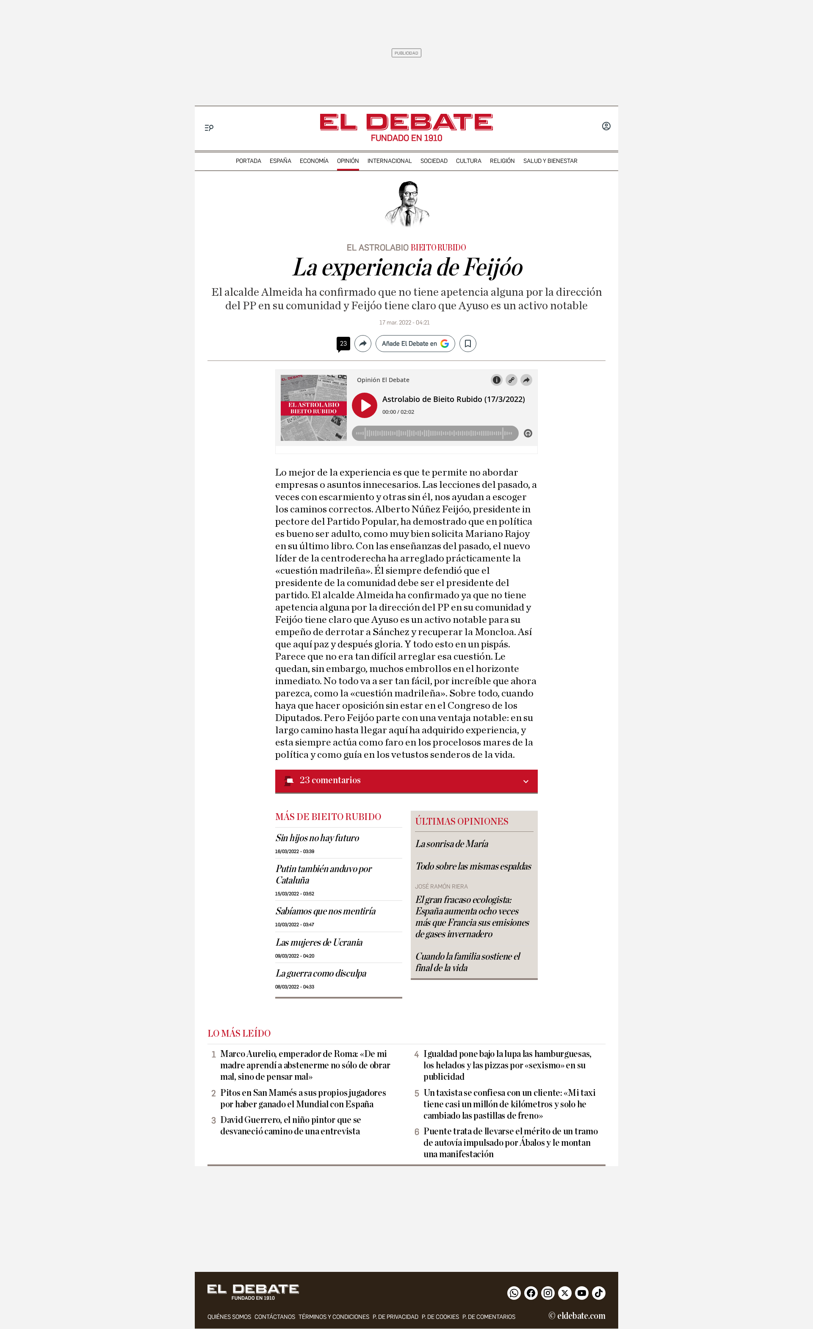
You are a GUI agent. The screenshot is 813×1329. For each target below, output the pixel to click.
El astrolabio (378, 247)
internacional (390, 161)
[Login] (606, 127)
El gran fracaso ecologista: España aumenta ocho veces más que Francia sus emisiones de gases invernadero (472, 917)
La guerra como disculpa (320, 974)
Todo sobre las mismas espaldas (473, 866)
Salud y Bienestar (550, 161)
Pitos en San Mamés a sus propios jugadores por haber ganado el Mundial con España (303, 1098)
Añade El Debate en (409, 343)
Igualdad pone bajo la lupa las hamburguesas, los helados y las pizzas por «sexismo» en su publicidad (507, 1065)
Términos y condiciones (334, 1317)
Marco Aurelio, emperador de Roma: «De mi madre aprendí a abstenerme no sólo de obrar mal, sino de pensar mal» (305, 1065)
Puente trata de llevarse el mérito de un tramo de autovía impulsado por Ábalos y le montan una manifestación (510, 1142)
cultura (468, 161)
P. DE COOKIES (440, 1317)
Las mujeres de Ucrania (318, 943)
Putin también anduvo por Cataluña (323, 875)
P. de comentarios (488, 1317)
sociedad (434, 161)
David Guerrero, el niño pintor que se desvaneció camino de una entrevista (290, 1125)
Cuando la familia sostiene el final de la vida (467, 962)
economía (314, 161)
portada (248, 161)
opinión (348, 161)
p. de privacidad (395, 1317)
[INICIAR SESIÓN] (606, 127)
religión (502, 161)
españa (280, 161)
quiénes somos (229, 1317)
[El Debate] (406, 122)
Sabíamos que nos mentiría (325, 911)
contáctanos (274, 1317)
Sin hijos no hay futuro (317, 838)
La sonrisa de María (451, 844)
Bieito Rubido (438, 248)
